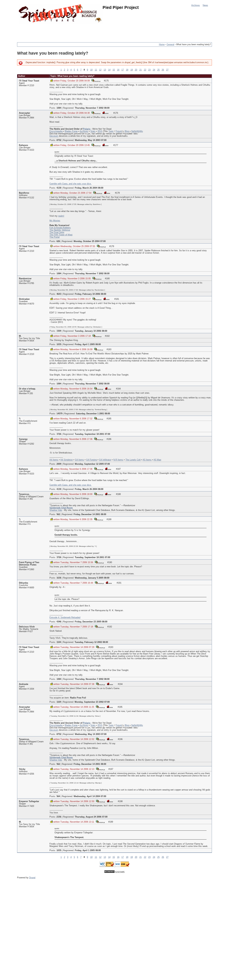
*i (19, 419)
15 (113, 70)
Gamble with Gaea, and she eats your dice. (70, 184)
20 (136, 70)
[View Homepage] (105, 112)
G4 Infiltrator (105, 460)
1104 (58, 642)
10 (91, 70)
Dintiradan (24, 299)
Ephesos (23, 145)
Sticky (22, 769)
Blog (127, 131)
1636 (58, 578)
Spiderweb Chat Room (61, 508)
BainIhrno (24, 193)
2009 (58, 464)
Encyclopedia (56, 131)
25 (158, 70)
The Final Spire (56, 232)
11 (96, 70)
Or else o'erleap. (27, 389)
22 (145, 70)
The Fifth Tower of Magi (60, 235)
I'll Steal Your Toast (29, 81)
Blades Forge (71, 131)
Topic (111, 131)
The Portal (54, 237)
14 (109, 70)
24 (154, 70)
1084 (58, 108)
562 (58, 514)
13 (105, 70)
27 (167, 70)
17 (122, 70)
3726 (58, 434)
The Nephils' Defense (59, 230)
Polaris (86, 129)
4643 (58, 294)
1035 (58, 344)
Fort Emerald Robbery (60, 228)
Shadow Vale (55, 510)
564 (58, 796)
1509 (58, 331)
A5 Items (147, 460)
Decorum (53, 136)
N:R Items (118, 460)
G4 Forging (91, 460)
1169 (58, 702)
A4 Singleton (66, 460)
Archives (195, 5)
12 (100, 70)
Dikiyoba (23, 583)
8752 (58, 140)
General (170, 44)
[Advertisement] (78, 31)
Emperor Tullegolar (29, 801)
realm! (61, 216)
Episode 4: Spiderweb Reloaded (64, 617)
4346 (58, 622)
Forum (119, 131)
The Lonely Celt (133, 460)
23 (149, 70)
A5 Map (157, 460)
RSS (100, 131)
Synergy (23, 439)
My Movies (54, 220)
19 (131, 70)
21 (140, 70)
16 (118, 70)
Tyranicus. (24, 494)
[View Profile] (96, 80)
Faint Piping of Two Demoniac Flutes (29, 563)
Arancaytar (24, 113)
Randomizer (25, 278)
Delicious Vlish (27, 627)
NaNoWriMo (137, 131)
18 (127, 70)
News (205, 5)
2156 (58, 817)
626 (58, 241)
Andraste (23, 684)
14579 (59, 413)
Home (162, 44)
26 (163, 70)
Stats (93, 131)
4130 (58, 188)
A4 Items (53, 460)
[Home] (61, 14)
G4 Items (79, 460)
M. (20, 336)
